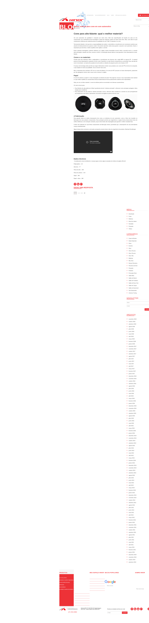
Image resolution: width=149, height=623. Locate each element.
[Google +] (141, 609)
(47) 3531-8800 (72, 612)
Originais (61, 584)
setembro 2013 (132, 472)
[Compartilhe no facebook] (75, 184)
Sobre (112, 15)
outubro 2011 (132, 529)
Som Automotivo (133, 290)
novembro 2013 (132, 467)
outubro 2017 (132, 351)
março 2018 (132, 339)
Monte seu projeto (79, 597)
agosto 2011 (132, 534)
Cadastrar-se (93, 580)
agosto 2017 (132, 356)
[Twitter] (135, 609)
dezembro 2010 (132, 554)
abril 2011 (131, 544)
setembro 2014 (132, 443)
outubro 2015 (132, 410)
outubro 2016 (132, 381)
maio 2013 (131, 482)
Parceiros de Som (133, 265)
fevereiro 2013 (132, 490)
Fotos (130, 216)
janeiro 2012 (132, 522)
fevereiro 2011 (132, 549)
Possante (131, 226)
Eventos (131, 245)
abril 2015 (131, 425)
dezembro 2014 (132, 435)
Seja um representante (100, 15)
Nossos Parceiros (133, 263)
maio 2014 (131, 453)
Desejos (92, 587)
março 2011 (131, 547)
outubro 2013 (132, 470)
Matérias (131, 218)
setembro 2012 (132, 502)
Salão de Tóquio (133, 285)
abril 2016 (131, 396)
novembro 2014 (132, 438)
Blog (108, 15)
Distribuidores (90, 15)
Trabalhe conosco (79, 604)
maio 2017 (131, 363)
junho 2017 (131, 361)
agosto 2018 (132, 326)
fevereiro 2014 (132, 460)
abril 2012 (131, 515)
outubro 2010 (132, 559)
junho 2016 (131, 391)
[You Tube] (138, 609)
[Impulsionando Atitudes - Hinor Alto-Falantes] (71, 21)
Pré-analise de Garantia (120, 15)
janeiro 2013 (132, 492)
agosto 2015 (132, 415)
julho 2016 (131, 388)
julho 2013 (131, 477)
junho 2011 (131, 539)
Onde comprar (78, 592)
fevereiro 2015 (132, 430)
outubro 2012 (132, 500)
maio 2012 (131, 512)
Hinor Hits (131, 255)
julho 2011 (131, 537)
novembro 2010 (132, 557)
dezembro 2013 (132, 465)
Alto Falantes (63, 577)
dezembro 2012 (132, 495)
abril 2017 (131, 366)
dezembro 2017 (132, 346)
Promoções (93, 582)
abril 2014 (131, 455)
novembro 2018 (132, 319)
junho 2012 (131, 510)
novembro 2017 (132, 348)
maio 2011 (131, 542)
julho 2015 (131, 418)
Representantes (78, 601)
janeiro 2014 (132, 463)
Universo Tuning (133, 293)
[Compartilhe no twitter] (78, 184)
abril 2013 (131, 485)
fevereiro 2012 (132, 520)
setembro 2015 (132, 413)
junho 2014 (131, 450)
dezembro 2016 (132, 376)
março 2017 (132, 368)
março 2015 (132, 428)
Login (91, 577)
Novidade (131, 223)
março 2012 (132, 517)
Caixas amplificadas (64, 582)
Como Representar (79, 599)
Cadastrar (125, 612)
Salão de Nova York (133, 283)
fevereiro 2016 (132, 401)
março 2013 (132, 487)
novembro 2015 (132, 408)
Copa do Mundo (133, 238)
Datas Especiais (133, 240)
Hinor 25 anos (132, 250)
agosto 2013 (132, 475)
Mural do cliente (133, 221)
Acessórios (62, 587)
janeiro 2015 (132, 433)
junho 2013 (131, 480)
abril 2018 (131, 336)
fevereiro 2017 (132, 371)
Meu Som (131, 260)
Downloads (131, 214)
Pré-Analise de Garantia (96, 589)
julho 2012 (131, 507)
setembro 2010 (132, 562)
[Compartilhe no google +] (81, 184)
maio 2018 (131, 334)
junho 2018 (131, 331)
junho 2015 (131, 420)
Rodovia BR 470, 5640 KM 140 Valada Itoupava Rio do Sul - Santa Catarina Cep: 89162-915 (91, 609)
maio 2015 (131, 423)
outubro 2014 (132, 440)
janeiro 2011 (132, 552)
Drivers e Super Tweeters (66, 580)
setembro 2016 (132, 383)
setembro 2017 (132, 353)
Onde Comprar (82, 15)
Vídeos (130, 228)
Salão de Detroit (133, 278)
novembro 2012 (132, 497)
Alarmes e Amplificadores (66, 589)
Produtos (131, 270)
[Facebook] (132, 609)
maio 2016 (131, 393)
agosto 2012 (132, 505)
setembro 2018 (132, 324)
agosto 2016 (132, 386)
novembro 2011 (132, 527)
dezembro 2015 (132, 405)
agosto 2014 (132, 445)
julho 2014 (131, 448)
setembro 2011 (132, 532)
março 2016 (132, 398)
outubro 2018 (132, 321)
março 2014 (132, 458)
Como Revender (78, 594)
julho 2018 (131, 329)
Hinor (130, 248)
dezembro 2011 (132, 525)
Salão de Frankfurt (133, 280)
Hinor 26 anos (132, 253)
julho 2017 (131, 358)
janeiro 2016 (132, 403)
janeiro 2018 (132, 343)
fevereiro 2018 (132, 341)
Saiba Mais (131, 275)
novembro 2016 (132, 378)
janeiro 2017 (132, 373)
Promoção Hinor (133, 273)
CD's (91, 584)
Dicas (130, 243)
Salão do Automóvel (133, 288)
